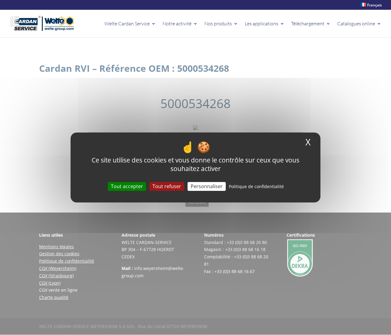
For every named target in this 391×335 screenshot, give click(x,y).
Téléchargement (307, 24)
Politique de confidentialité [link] (256, 186)
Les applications (261, 24)
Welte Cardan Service (127, 24)
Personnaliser (207, 186)
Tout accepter (127, 186)
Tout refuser (166, 186)
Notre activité (177, 24)
